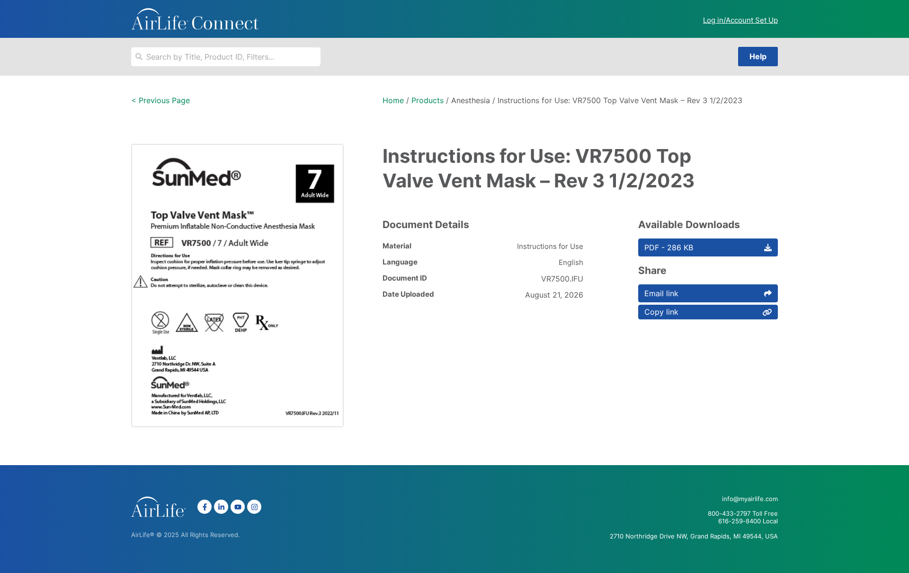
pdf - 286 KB (668, 247)
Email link (661, 293)
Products (427, 100)
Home (393, 100)
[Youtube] (238, 507)
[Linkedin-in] (221, 507)
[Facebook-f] (204, 507)
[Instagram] (254, 507)
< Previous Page (160, 100)
